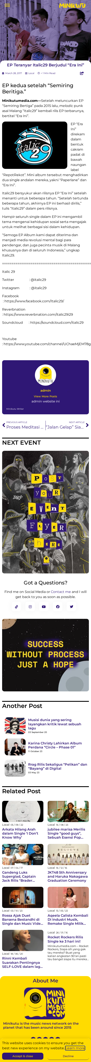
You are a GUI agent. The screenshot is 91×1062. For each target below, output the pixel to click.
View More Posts (45, 396)
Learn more (75, 1048)
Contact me (61, 592)
